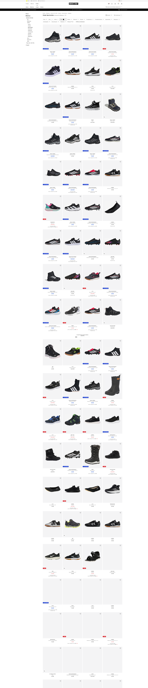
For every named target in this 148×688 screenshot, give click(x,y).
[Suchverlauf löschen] (121, 7)
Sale (49, 19)
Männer (32, 3)
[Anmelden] (112, 3)
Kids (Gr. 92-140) (54, 13)
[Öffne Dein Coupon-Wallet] (108, 3)
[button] (109, 15)
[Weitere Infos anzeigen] (52, 56)
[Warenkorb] (121, 3)
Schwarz (69, 13)
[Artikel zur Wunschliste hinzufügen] (60, 26)
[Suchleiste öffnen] (106, 7)
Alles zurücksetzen (81, 21)
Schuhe (59, 13)
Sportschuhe (64, 13)
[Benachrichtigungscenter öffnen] (115, 4)
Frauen (27, 3)
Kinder (37, 3)
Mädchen (48, 13)
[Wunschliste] (118, 3)
